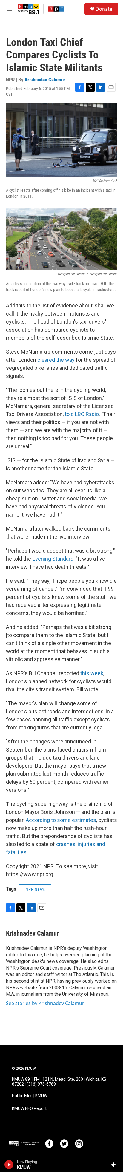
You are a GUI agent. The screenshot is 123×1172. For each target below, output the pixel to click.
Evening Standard (52, 559)
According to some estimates (61, 820)
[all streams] (115, 1164)
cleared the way (56, 360)
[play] (9, 1165)
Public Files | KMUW (29, 1096)
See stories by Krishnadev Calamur (45, 1003)
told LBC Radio (82, 414)
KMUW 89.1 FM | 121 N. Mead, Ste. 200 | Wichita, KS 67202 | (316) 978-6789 (59, 1081)
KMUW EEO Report (29, 1108)
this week (91, 673)
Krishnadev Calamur (45, 80)
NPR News (35, 889)
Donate (104, 9)
